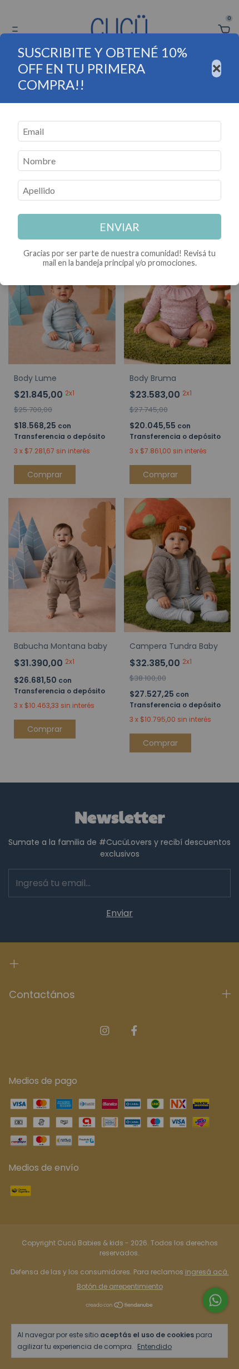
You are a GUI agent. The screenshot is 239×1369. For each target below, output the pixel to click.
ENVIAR (119, 227)
